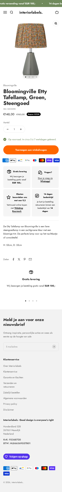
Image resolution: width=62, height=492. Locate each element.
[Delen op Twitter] (19, 259)
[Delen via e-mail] (30, 259)
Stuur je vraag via (45, 180)
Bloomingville (10, 85)
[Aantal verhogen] (21, 129)
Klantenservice (10, 371)
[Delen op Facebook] (13, 259)
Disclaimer (8, 409)
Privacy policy (10, 404)
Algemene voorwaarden (15, 398)
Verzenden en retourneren (10, 384)
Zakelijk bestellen (11, 392)
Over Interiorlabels (12, 366)
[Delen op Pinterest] (24, 259)
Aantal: (6, 122)
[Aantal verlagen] (7, 129)
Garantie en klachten (13, 377)
